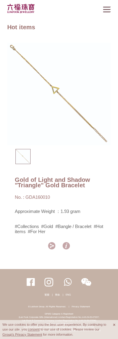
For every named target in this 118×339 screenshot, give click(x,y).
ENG (68, 294)
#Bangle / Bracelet (73, 226)
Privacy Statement (81, 306)
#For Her (36, 231)
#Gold (47, 226)
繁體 (46, 294)
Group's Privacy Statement (22, 334)
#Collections (27, 226)
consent (34, 329)
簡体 (57, 294)
